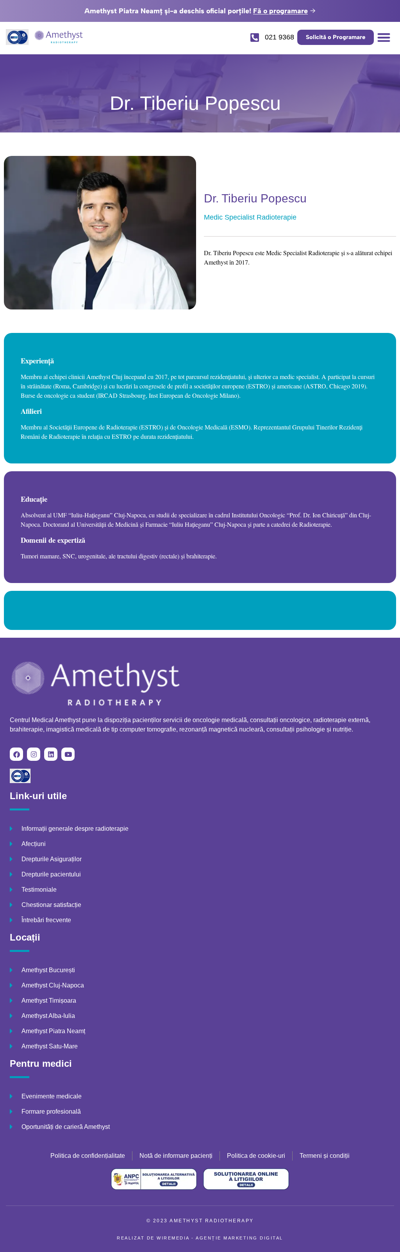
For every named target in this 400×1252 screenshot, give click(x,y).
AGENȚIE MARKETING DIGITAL (239, 1238)
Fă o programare (280, 11)
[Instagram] (33, 754)
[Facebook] (16, 754)
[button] (384, 37)
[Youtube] (68, 754)
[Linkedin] (50, 754)
